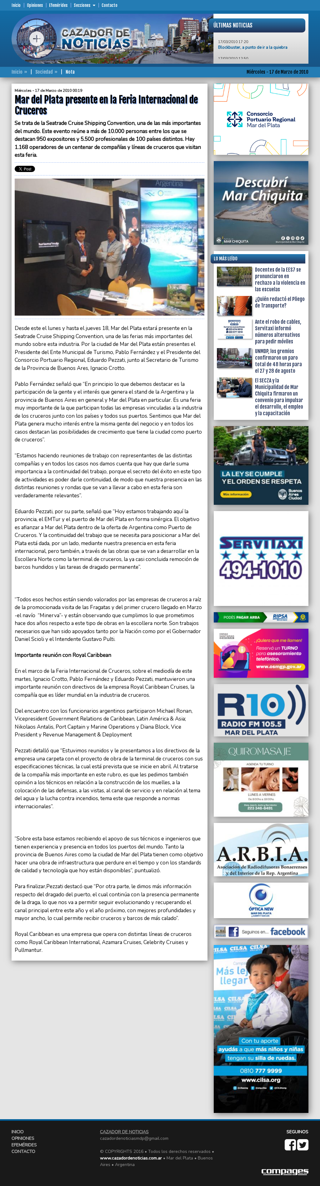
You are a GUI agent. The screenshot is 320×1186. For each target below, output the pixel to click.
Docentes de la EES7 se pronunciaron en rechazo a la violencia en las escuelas (280, 280)
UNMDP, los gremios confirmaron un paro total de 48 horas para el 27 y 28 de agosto (278, 361)
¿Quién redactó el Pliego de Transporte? (280, 302)
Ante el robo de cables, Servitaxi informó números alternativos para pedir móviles (278, 332)
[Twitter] (302, 1148)
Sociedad (44, 72)
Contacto (110, 5)
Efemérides (58, 5)
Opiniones (35, 5)
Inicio (16, 5)
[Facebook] (291, 1148)
